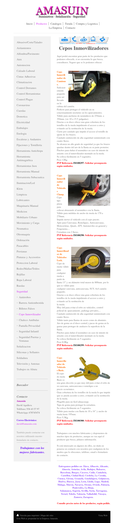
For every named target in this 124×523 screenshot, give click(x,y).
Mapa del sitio (47, 515)
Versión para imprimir (29, 515)
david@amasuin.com (27, 423)
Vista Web (102, 515)
